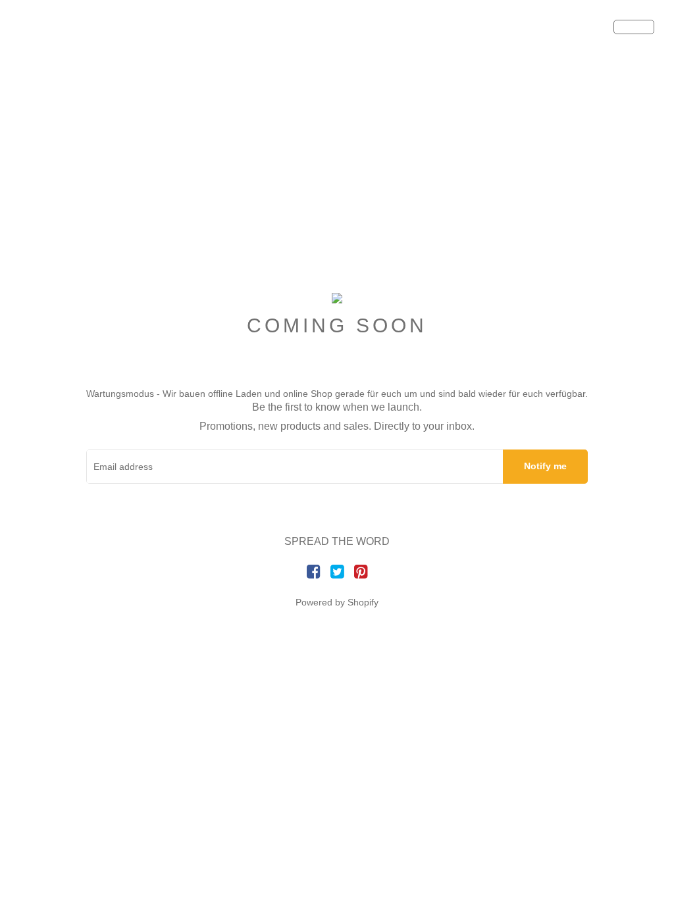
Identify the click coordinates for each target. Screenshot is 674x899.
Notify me (545, 466)
